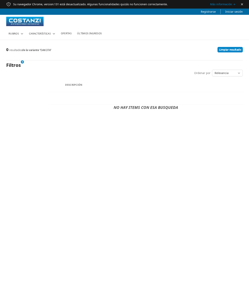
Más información (222, 4)
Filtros (13, 65)
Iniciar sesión (234, 11)
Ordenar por (202, 73)
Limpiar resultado (230, 49)
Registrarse (208, 11)
